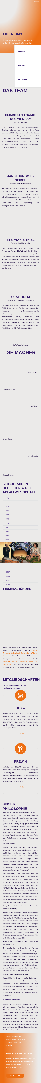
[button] (20, 498)
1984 (7, 511)
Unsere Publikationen (13, 1042)
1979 (7, 506)
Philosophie (23, 80)
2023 (8, 584)
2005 (7, 531)
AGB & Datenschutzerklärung (16, 1039)
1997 (7, 519)
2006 (7, 536)
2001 (7, 527)
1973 (7, 498)
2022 (8, 580)
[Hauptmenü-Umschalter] (36, 3)
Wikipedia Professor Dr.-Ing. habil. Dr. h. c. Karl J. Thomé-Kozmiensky (20, 653)
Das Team (21, 51)
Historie (21, 65)
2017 (8, 572)
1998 (7, 523)
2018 (8, 576)
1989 (7, 515)
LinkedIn (9, 1045)
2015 (7, 540)
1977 (7, 502)
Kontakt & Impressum (13, 1036)
